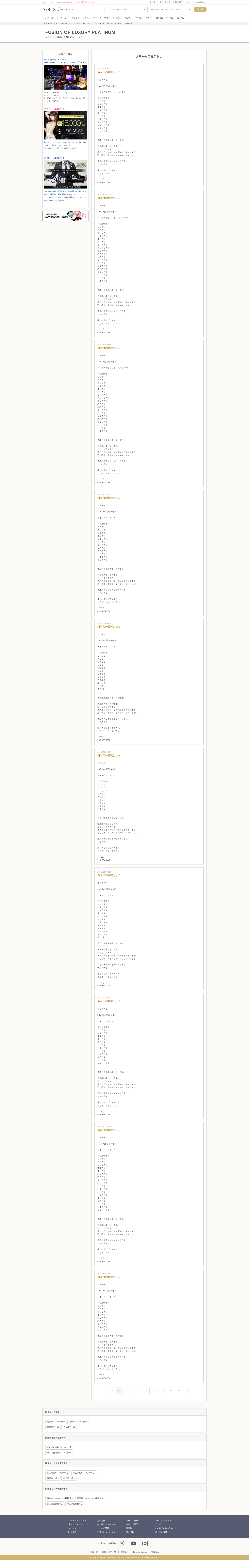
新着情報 (117, 18)
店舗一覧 (94, 1552)
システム (86, 18)
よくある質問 (103, 1528)
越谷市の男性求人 (55, 1504)
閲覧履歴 (178, 2)
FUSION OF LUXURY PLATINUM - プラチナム (65, 62)
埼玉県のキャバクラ (78, 1421)
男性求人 (181, 18)
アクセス (97, 18)
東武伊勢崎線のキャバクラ (59, 1452)
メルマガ (128, 18)
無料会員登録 (200, 2)
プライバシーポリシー (107, 1532)
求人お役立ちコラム (164, 1528)
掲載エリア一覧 (109, 1552)
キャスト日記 (132, 1524)
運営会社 (125, 1552)
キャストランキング (164, 1520)
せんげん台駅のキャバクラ (59, 1447)
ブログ (107, 18)
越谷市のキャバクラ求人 (58, 1473)
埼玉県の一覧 (69, 1427)
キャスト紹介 (62, 18)
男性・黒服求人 (166, 2)
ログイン (188, 2)
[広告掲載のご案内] (65, 216)
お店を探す (102, 1520)
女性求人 (153, 2)
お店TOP (49, 18)
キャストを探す (133, 1520)
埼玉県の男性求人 (75, 1504)
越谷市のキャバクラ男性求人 (60, 1498)
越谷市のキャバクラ (56, 1421)
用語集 (129, 1528)
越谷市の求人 (53, 1478)
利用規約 (72, 1532)
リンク (149, 18)
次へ (186, 1390)
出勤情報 (159, 18)
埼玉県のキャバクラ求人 (84, 1473)
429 (178, 1390)
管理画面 (155, 1552)
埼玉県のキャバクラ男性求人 (90, 1498)
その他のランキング (106, 1524)
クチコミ (139, 18)
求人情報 (130, 1532)
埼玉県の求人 (69, 1478)
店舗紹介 (75, 18)
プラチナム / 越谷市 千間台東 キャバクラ (80, 34)
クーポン (72, 1528)
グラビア (159, 1524)
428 (170, 1390)
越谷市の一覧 (53, 1427)
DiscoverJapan (140, 1552)
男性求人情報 (161, 1532)
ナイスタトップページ (78, 1520)
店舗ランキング (75, 1524)
